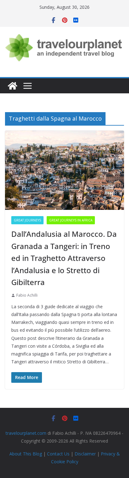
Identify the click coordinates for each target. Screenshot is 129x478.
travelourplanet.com (26, 433)
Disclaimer (85, 454)
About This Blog (25, 454)
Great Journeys (27, 220)
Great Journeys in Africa (70, 220)
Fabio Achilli (27, 295)
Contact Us (58, 454)
